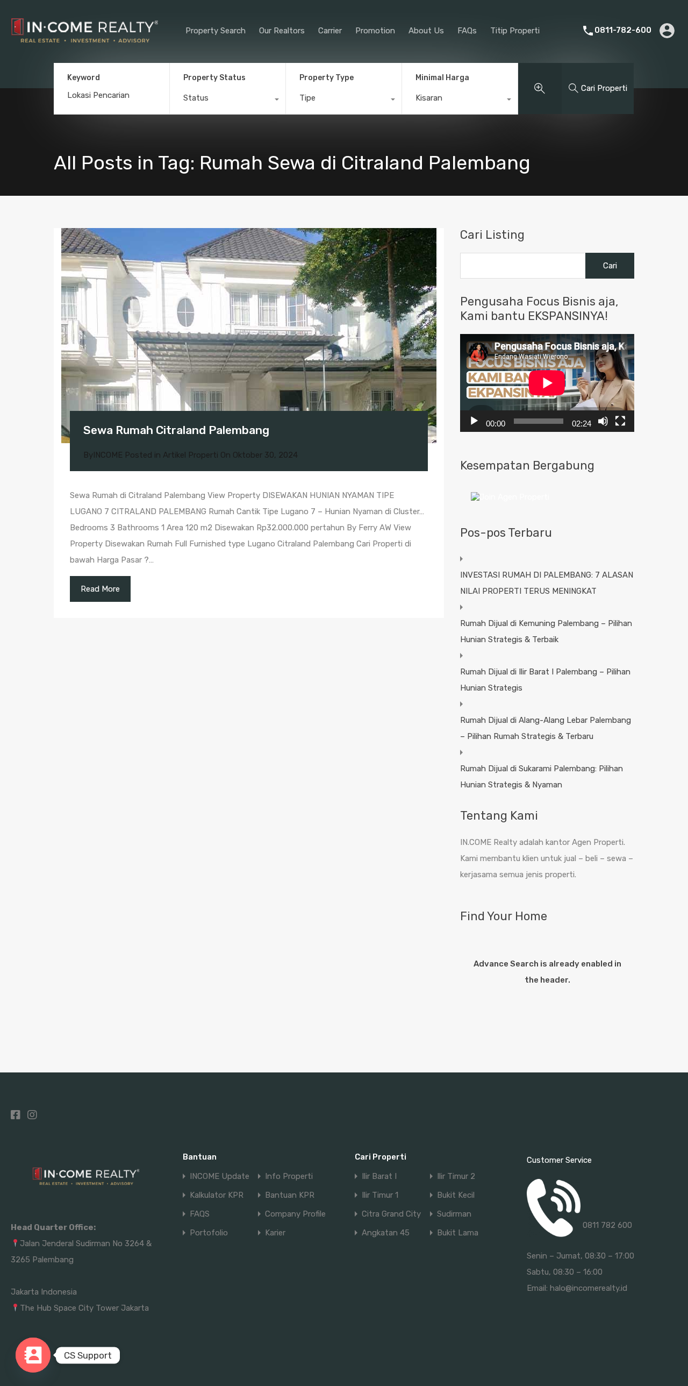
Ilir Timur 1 (380, 1195)
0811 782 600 (607, 1225)
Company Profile (295, 1214)
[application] (547, 383)
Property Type (326, 77)
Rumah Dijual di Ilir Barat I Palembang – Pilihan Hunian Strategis (545, 680)
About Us (426, 30)
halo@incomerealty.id (588, 1288)
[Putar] (474, 421)
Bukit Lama (457, 1233)
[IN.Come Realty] (85, 48)
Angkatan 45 (386, 1233)
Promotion (375, 30)
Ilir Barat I (379, 1176)
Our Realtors (282, 30)
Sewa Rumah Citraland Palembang (176, 430)
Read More (100, 589)
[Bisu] (603, 421)
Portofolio (209, 1233)
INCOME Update (219, 1176)
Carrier (330, 30)
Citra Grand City (391, 1214)
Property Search (215, 30)
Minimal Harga (442, 77)
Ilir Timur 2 (456, 1176)
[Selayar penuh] (620, 421)
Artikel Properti (190, 455)
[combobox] (227, 100)
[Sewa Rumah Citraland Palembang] (249, 335)
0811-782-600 (622, 30)
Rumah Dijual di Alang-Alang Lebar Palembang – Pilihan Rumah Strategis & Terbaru (545, 728)
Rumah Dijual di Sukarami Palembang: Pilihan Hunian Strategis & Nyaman (541, 777)
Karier (275, 1233)
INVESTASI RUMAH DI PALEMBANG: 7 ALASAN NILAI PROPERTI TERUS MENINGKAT (546, 583)
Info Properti (289, 1176)
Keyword (83, 78)
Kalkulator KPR (216, 1195)
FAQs (467, 30)
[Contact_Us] (33, 1355)
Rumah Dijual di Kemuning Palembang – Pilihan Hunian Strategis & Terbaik (546, 631)
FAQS (200, 1214)
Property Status (214, 77)
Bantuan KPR (289, 1195)
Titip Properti (515, 30)
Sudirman (454, 1214)
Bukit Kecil (456, 1195)
